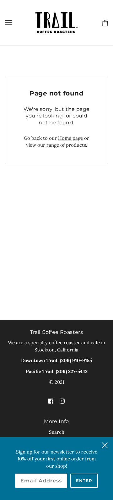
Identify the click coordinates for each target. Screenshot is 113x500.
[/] (56, 22)
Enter (84, 480)
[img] (50, 401)
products (76, 145)
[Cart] (103, 22)
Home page (70, 138)
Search (56, 432)
